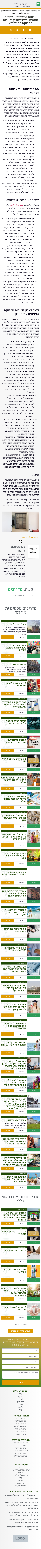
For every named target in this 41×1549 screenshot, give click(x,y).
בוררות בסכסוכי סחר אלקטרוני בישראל (16, 722)
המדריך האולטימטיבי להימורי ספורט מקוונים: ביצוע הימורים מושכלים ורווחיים (14, 1216)
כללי (22, 38)
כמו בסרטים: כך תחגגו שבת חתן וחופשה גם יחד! (13, 1044)
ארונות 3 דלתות (16, 205)
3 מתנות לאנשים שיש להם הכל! (15, 1308)
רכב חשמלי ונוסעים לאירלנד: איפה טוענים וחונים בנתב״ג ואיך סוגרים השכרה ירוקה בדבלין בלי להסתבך (15, 1103)
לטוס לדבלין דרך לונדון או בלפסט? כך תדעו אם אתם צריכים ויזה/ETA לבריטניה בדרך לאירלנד (14, 1161)
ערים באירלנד (19, 664)
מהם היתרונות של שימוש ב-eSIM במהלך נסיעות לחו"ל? (13, 780)
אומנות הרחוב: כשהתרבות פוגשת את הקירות (15, 648)
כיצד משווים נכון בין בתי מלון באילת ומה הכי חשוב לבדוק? (14, 988)
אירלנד (29, 38)
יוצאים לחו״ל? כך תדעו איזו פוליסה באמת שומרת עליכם (15, 1026)
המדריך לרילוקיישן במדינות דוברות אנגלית (15, 741)
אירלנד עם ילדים (18, 624)
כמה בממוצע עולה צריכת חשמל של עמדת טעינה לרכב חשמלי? (14, 704)
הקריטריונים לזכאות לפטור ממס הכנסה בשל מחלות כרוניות (14, 969)
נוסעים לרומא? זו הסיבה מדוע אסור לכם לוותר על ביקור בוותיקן (14, 837)
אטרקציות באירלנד (17, 1120)
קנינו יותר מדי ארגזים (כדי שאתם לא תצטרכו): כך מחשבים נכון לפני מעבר (23, 1514)
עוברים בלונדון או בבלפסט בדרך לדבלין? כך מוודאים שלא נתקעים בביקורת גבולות (14, 1065)
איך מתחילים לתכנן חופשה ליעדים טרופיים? (14, 873)
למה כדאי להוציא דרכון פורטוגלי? (14, 1271)
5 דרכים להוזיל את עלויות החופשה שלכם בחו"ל (15, 799)
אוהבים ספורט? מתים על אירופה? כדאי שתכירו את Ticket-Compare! (14, 893)
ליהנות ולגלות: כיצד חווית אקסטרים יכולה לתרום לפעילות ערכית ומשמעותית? (13, 1292)
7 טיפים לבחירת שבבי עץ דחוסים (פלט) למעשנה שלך (14, 818)
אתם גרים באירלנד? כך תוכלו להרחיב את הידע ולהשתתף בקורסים (15, 1007)
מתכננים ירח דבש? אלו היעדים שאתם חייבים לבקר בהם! (15, 912)
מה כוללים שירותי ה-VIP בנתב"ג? (14, 760)
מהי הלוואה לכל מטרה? (14, 1250)
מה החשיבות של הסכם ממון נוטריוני (15, 930)
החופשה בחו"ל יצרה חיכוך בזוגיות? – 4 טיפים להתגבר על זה (14, 1179)
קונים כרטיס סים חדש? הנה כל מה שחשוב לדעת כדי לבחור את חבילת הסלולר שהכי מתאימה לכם (21, 1505)
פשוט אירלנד (20, 4)
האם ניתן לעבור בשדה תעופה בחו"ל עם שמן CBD (15, 856)
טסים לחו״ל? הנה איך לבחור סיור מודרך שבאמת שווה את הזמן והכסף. (22, 1521)
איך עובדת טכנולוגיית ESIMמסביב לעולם (15, 949)
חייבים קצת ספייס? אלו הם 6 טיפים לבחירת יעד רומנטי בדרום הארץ (14, 1141)
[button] (38, 4)
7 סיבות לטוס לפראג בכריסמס (16, 684)
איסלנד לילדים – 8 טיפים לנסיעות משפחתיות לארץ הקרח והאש (15, 1084)
